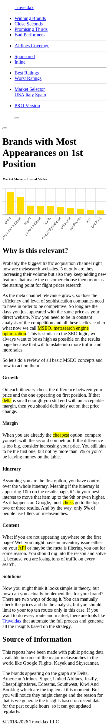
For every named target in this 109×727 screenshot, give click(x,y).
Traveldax (11, 620)
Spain (40, 94)
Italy (29, 94)
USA (19, 94)
